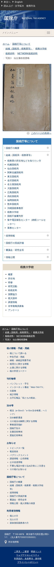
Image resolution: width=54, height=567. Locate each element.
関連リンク (36, 551)
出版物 (13, 391)
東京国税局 (13, 176)
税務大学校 (41, 48)
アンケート (13, 310)
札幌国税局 (13, 164)
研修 (10, 282)
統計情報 (14, 394)
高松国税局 (13, 196)
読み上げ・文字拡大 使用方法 (19, 5)
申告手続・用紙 (17, 357)
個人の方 (14, 516)
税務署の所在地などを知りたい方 (24, 160)
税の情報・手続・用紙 (18, 348)
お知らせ (11, 443)
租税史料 (10, 53)
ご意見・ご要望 (21, 551)
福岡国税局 (13, 200)
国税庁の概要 (12, 148)
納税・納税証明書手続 (20, 360)
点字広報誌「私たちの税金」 (23, 398)
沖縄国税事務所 (15, 208)
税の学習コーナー (18, 371)
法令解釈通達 (16, 417)
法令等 (10, 405)
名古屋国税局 (14, 184)
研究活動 (12, 286)
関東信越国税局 (15, 172)
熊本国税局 (13, 204)
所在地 (11, 278)
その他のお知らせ (18, 469)
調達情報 (12, 302)
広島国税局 (13, 192)
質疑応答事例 (16, 435)
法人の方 (14, 519)
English (19, 1)
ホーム (6, 43)
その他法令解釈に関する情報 (23, 421)
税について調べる (18, 353)
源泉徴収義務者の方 (19, 523)
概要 (10, 274)
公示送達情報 (16, 462)
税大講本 (12, 298)
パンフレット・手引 (19, 383)
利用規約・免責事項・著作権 (27, 558)
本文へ (7, 1)
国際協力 (12, 294)
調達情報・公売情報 (19, 458)
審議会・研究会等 (15, 250)
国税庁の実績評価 (15, 243)
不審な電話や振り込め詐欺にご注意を (27, 466)
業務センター (14, 227)
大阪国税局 (13, 188)
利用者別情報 (13, 510)
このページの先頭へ (41, 133)
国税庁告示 (15, 428)
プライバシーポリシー (27, 562)
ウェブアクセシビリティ (27, 555)
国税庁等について (21, 43)
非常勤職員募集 (16, 306)
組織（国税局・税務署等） (19, 48)
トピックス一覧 (17, 448)
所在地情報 (13, 542)
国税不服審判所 (15, 216)
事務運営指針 (16, 424)
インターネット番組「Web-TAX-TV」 (27, 387)
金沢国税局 (13, 180)
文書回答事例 (16, 432)
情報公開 (10, 257)
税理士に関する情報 (19, 364)
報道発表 (14, 451)
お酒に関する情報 (18, 367)
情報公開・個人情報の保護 (22, 503)
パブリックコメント (19, 455)
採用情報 (10, 236)
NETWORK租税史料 (27, 53)
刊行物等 (11, 378)
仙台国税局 (13, 168)
